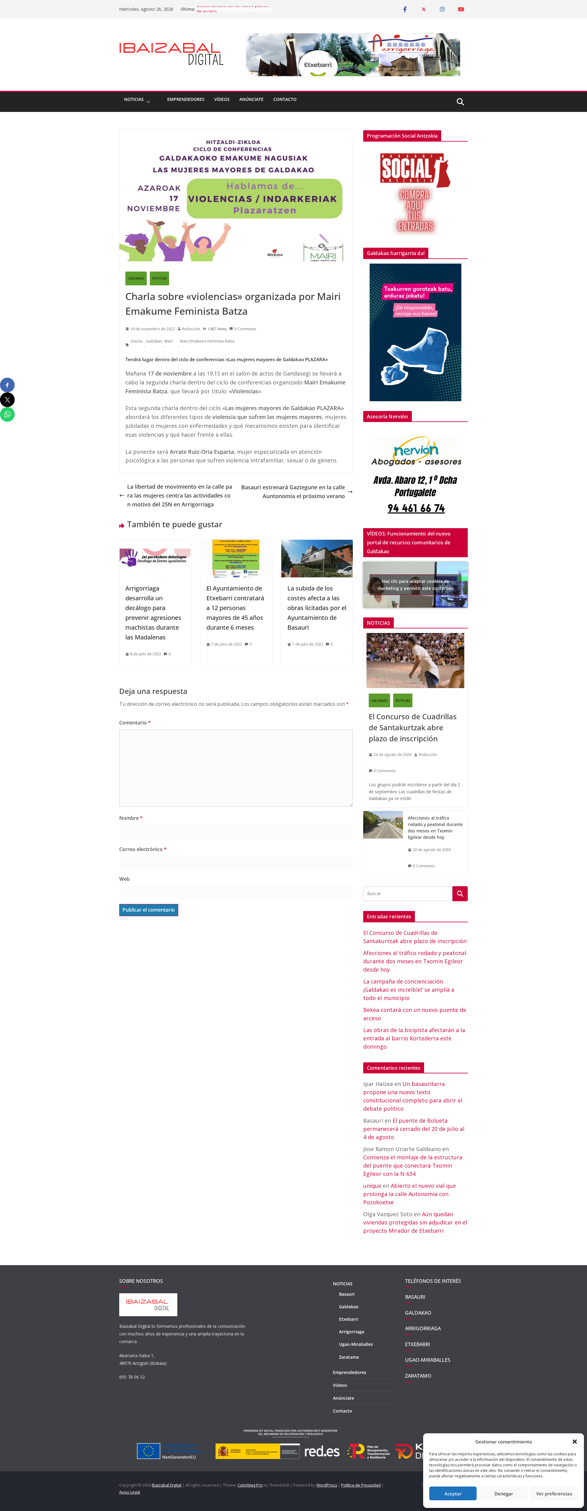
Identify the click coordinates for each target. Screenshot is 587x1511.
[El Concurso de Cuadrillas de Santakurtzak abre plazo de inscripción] (415, 660)
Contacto (285, 99)
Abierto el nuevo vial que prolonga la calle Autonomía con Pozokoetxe (409, 1194)
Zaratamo (349, 1357)
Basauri (347, 1294)
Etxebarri (348, 1319)
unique (372, 1185)
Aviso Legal (129, 1492)
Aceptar (453, 1494)
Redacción (191, 328)
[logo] (148, 1296)
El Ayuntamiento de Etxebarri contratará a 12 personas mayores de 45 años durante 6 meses (235, 607)
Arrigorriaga (351, 1332)
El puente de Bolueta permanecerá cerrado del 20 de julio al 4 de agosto (413, 1129)
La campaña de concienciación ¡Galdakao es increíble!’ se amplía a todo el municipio (408, 990)
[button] (575, 1442)
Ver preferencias (554, 1494)
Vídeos (222, 99)
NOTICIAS (134, 99)
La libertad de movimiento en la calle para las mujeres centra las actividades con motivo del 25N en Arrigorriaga (179, 495)
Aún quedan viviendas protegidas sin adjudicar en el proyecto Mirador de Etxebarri (415, 1222)
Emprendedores (186, 99)
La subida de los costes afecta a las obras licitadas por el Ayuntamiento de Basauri (316, 607)
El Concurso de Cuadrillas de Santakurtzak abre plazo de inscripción (413, 727)
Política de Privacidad (361, 1485)
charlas (136, 341)
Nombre (131, 818)
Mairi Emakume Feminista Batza (207, 341)
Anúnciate (251, 99)
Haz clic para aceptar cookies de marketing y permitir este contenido (416, 584)
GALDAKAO (136, 278)
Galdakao (154, 341)
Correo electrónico (143, 849)
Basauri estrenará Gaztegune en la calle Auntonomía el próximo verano (293, 491)
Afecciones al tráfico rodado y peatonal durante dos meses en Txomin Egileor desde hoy (435, 827)
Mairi (168, 341)
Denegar (503, 1494)
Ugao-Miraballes (356, 1344)
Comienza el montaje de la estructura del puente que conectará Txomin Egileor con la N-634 (412, 1165)
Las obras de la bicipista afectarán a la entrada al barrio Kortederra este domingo (414, 1038)
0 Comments (245, 328)
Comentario (135, 722)
